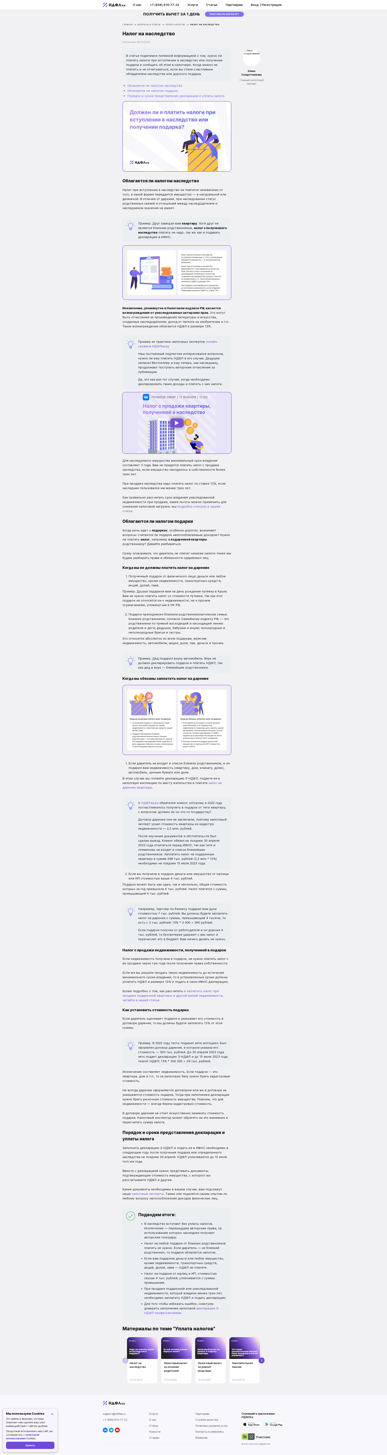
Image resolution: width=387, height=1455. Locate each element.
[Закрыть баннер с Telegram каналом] (273, 690)
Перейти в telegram (155, 745)
